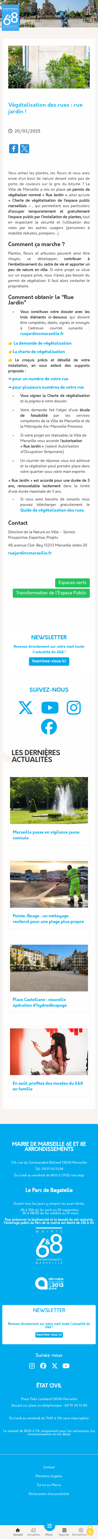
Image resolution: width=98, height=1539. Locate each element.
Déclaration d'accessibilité (49, 1494)
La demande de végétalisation (43, 344)
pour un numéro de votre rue (40, 379)
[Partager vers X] (24, 148)
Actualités (33, 1535)
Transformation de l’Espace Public (51, 593)
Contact (49, 1467)
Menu (49, 1535)
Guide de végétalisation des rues (52, 511)
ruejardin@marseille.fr (42, 334)
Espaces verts (72, 583)
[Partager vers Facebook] (13, 148)
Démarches (79, 1535)
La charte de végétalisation (39, 352)
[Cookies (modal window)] (90, 1531)
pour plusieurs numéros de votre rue (48, 388)
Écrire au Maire (49, 1485)
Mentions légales (49, 1476)
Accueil (18, 1535)
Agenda (64, 1535)
